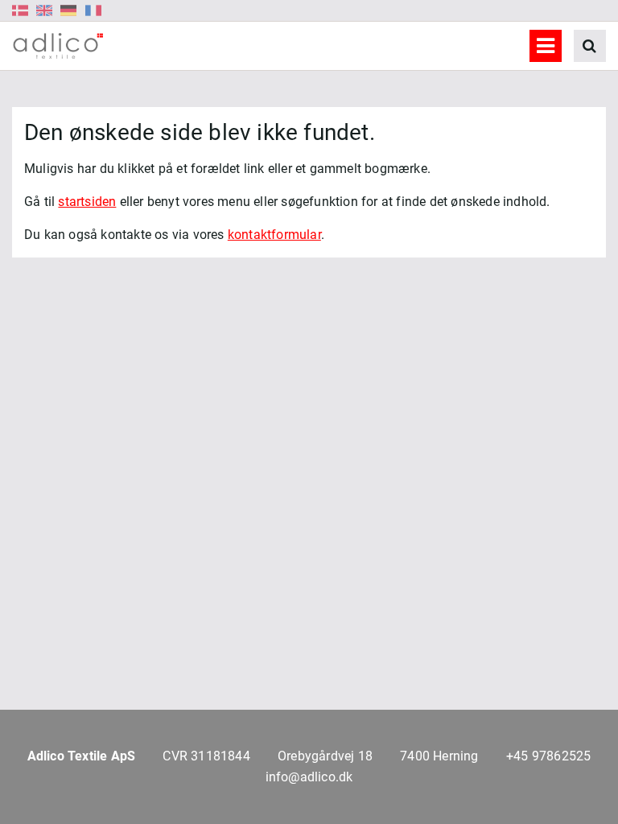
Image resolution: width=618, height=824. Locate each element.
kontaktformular (274, 234)
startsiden (87, 201)
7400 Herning (439, 756)
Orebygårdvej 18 (325, 756)
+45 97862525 (548, 756)
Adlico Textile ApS (81, 756)
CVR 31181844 (206, 756)
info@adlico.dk (309, 777)
